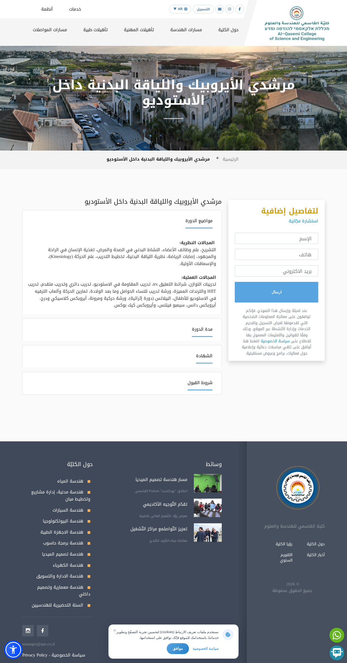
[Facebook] (239, 9)
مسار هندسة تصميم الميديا (161, 479)
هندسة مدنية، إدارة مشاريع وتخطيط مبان (60, 495)
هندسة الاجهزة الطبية (61, 532)
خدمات (75, 9)
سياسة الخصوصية (275, 341)
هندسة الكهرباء (68, 565)
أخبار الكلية (316, 555)
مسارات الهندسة (186, 29)
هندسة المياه (70, 481)
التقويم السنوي (286, 557)
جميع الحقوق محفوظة (292, 590)
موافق (178, 648)
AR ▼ (177, 9)
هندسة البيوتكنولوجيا (63, 521)
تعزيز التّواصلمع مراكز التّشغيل (158, 529)
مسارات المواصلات (50, 29)
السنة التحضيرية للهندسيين (57, 605)
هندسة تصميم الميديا (62, 554)
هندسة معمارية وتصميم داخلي (63, 590)
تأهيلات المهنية (139, 29)
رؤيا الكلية (284, 544)
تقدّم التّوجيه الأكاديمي (165, 504)
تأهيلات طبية (95, 29)
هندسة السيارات (68, 510)
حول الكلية (228, 29)
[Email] (219, 9)
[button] (13, 650)
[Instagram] (229, 9)
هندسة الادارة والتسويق (59, 576)
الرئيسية (231, 159)
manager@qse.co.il (38, 644)
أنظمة (47, 9)
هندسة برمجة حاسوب (63, 543)
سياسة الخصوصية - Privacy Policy (53, 655)
